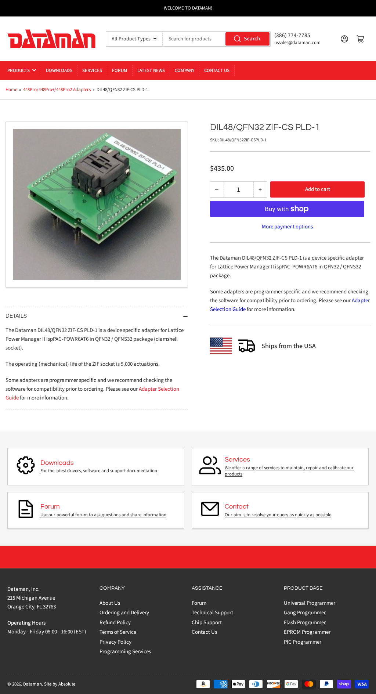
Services (92, 70)
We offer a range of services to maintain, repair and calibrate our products (289, 471)
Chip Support (207, 622)
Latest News (151, 70)
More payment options (287, 227)
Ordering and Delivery (124, 613)
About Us (110, 603)
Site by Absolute (59, 684)
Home (11, 89)
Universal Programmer (309, 603)
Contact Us (216, 70)
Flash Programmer (305, 622)
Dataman (32, 684)
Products (18, 70)
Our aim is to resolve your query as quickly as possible (278, 515)
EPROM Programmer (307, 632)
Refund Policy (115, 622)
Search (252, 39)
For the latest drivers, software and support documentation (98, 470)
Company (184, 70)
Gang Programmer (305, 613)
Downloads (59, 70)
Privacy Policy (115, 642)
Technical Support (212, 613)
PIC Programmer (302, 642)
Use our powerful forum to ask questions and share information (103, 515)
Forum (119, 70)
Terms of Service (118, 632)
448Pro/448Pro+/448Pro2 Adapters (57, 89)
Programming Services (125, 651)
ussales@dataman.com (297, 42)
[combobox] (217, 39)
